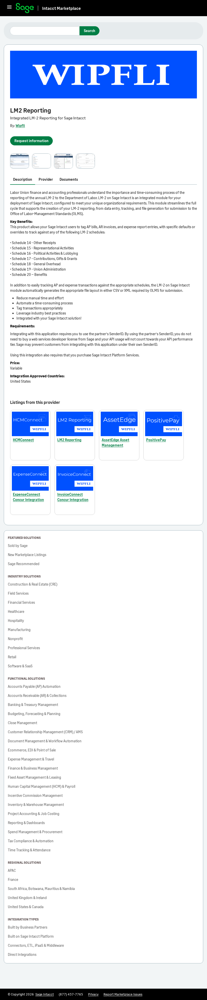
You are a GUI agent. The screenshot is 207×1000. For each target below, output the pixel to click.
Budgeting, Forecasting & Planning (34, 714)
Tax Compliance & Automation (31, 841)
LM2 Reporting (69, 440)
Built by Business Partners (27, 927)
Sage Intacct (44, 994)
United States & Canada (25, 907)
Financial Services (21, 602)
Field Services (18, 593)
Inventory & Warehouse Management (36, 804)
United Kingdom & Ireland (27, 898)
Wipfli (20, 125)
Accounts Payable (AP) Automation (34, 686)
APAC (12, 870)
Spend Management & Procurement (35, 832)
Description (22, 179)
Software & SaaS (20, 666)
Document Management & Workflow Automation (45, 741)
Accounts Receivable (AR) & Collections (37, 695)
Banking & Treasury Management (33, 704)
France (13, 879)
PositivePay (156, 440)
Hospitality (16, 620)
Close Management (22, 723)
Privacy (93, 994)
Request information (31, 141)
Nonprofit (15, 639)
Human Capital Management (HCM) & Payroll (41, 786)
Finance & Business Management (33, 768)
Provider (46, 179)
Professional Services (24, 648)
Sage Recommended (23, 564)
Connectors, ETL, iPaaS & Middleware (36, 945)
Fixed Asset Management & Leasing (34, 777)
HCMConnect (23, 440)
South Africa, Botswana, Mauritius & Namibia (41, 888)
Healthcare (16, 611)
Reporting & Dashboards (26, 823)
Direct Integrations (22, 954)
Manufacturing (19, 629)
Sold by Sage (18, 545)
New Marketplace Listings (27, 554)
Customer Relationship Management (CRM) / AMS (45, 732)
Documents (69, 179)
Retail (12, 657)
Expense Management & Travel (31, 759)
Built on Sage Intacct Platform (31, 936)
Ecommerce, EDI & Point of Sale (32, 750)
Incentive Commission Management (35, 795)
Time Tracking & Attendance (29, 850)
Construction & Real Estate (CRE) (32, 584)
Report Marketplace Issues (123, 994)
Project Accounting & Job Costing (33, 813)
